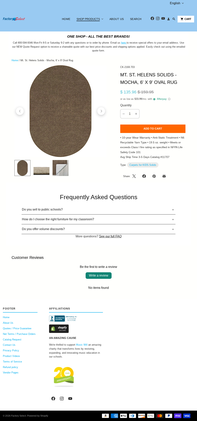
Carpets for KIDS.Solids (142, 164)
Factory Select (18, 415)
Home (66, 19)
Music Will (82, 344)
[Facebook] (152, 19)
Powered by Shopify (37, 415)
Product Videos (11, 356)
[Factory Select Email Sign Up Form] (126, 42)
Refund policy (10, 367)
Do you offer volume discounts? (43, 229)
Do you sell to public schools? (42, 209)
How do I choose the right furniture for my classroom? (58, 219)
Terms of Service (12, 361)
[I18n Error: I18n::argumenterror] (22, 168)
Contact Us (9, 344)
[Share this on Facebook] (144, 176)
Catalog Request (12, 339)
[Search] (174, 19)
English (175, 3)
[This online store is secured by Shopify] (76, 328)
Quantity (126, 105)
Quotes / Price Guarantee (17, 328)
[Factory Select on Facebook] (53, 398)
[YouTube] (163, 19)
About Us (116, 19)
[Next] (101, 111)
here (123, 42)
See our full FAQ (110, 236)
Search (136, 19)
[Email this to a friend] (164, 176)
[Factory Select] (25, 19)
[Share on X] (135, 176)
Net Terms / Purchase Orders (19, 334)
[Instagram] (157, 19)
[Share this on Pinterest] (154, 176)
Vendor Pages (10, 372)
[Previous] (20, 111)
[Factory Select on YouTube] (70, 398)
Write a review (98, 275)
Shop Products (88, 19)
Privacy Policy (11, 350)
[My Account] (168, 19)
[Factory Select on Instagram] (62, 398)
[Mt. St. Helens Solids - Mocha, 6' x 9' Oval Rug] (60, 111)
